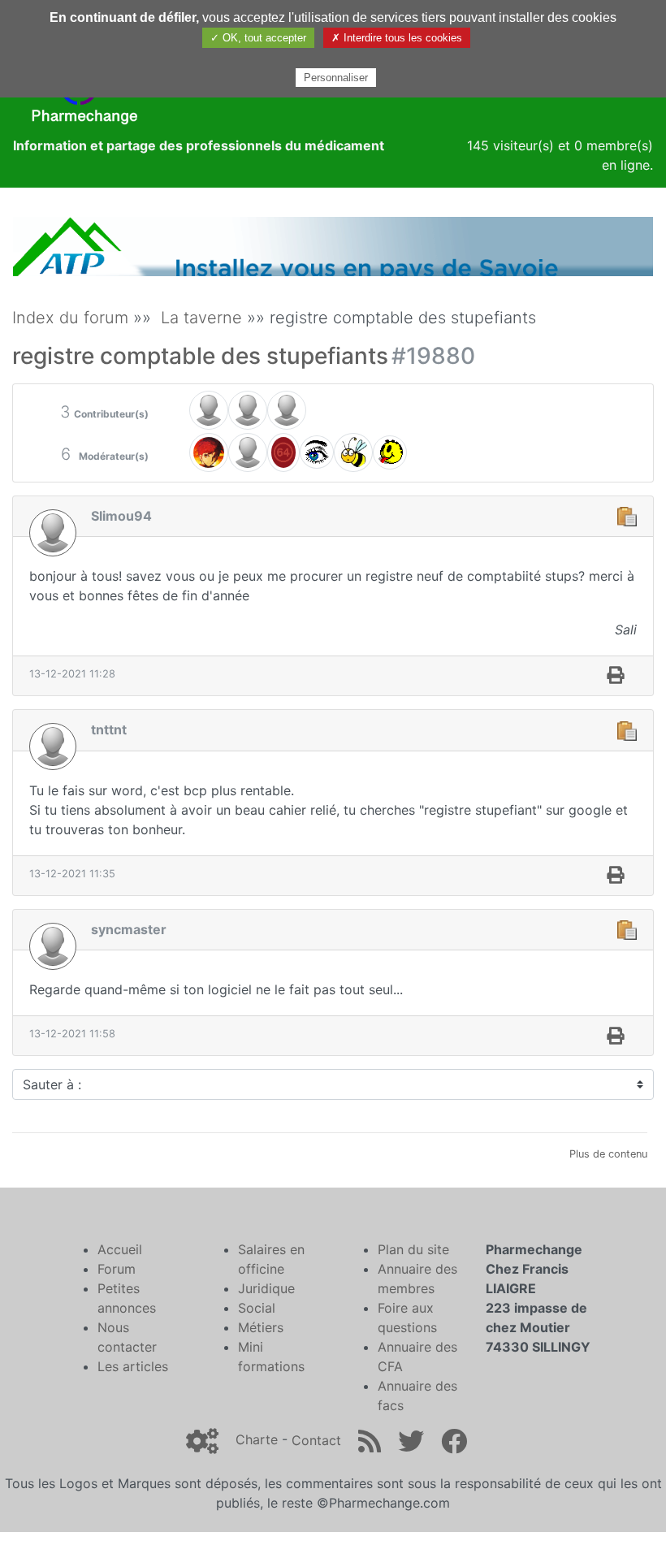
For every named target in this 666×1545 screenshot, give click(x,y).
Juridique (266, 1288)
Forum (116, 1269)
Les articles (132, 1366)
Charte (257, 1440)
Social (256, 1308)
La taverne (201, 317)
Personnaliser (336, 77)
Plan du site (413, 1249)
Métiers (260, 1327)
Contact (316, 1440)
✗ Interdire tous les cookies (396, 38)
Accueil (119, 1249)
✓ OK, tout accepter (258, 38)
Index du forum (70, 317)
